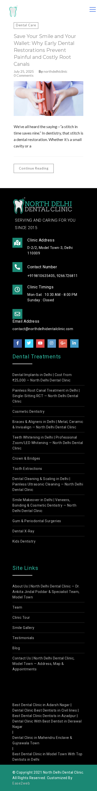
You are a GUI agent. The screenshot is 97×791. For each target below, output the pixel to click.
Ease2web (21, 783)
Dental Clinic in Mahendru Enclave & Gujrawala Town (42, 740)
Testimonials (23, 638)
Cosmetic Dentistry (28, 411)
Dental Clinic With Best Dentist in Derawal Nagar (47, 724)
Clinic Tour (21, 617)
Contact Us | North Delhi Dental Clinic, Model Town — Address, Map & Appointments (43, 663)
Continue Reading (33, 168)
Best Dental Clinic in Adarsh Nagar (41, 705)
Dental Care (26, 25)
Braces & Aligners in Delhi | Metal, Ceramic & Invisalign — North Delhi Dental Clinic (47, 424)
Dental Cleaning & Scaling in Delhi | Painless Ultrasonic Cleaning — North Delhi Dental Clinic (47, 484)
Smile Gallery (23, 628)
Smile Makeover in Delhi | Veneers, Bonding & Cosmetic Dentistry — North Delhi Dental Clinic (44, 505)
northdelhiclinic (55, 71)
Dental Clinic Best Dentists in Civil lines (44, 710)
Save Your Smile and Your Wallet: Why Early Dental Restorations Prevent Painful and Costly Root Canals (45, 50)
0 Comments (24, 75)
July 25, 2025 (24, 71)
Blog (16, 648)
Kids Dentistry (24, 541)
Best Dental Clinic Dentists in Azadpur (44, 716)
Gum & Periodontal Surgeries (36, 521)
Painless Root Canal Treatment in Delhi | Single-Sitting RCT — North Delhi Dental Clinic (46, 395)
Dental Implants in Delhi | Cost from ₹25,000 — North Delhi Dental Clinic (42, 377)
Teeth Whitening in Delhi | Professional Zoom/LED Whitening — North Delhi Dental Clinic (47, 442)
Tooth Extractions (27, 469)
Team (17, 607)
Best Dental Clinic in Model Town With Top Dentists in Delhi (47, 756)
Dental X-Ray (23, 531)
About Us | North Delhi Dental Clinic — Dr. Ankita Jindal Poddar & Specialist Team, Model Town (46, 591)
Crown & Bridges (26, 458)
